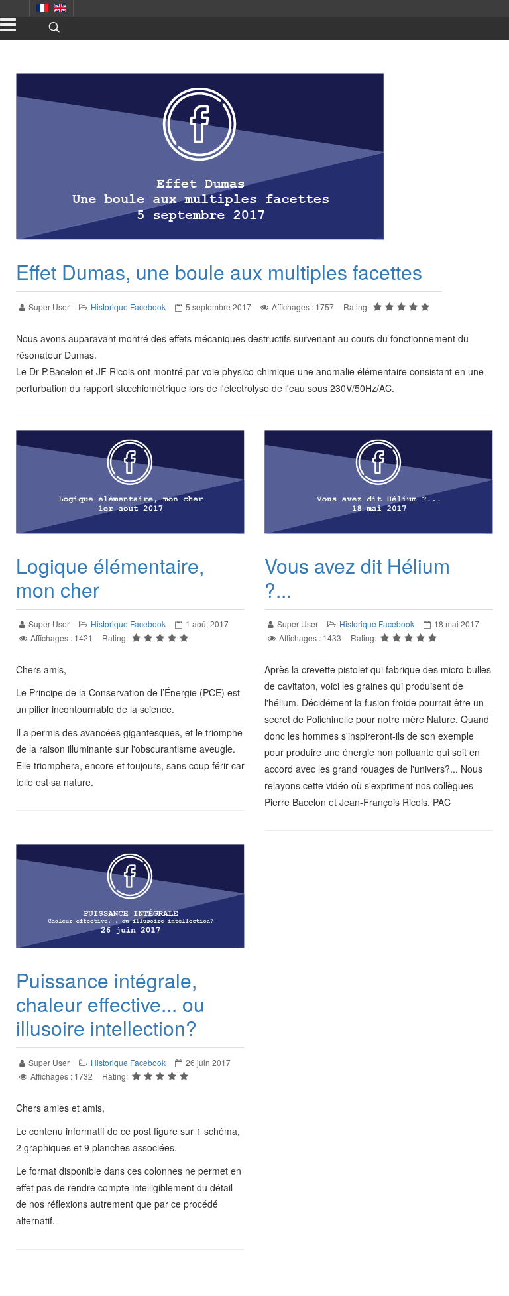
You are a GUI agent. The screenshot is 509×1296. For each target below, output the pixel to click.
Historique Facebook (128, 306)
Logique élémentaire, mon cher (110, 577)
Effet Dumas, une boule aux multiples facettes (219, 271)
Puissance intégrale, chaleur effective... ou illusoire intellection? (110, 1004)
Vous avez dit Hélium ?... (357, 577)
